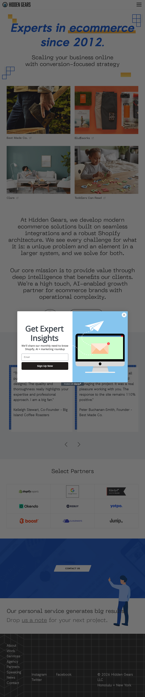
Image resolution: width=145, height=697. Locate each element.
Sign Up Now (45, 366)
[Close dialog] (124, 314)
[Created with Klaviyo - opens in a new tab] (72, 384)
